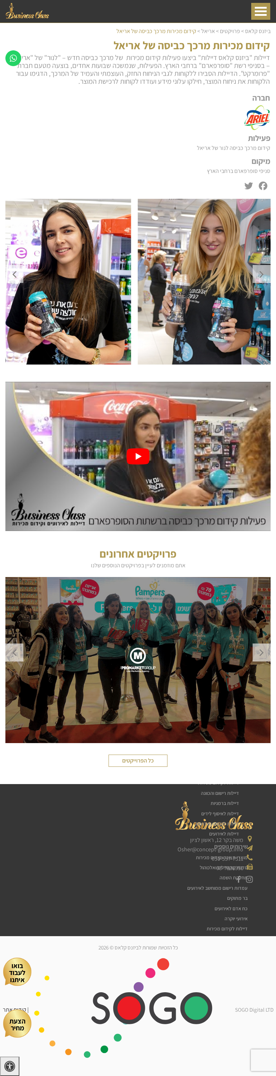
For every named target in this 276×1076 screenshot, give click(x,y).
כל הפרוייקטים (138, 760)
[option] (138, 282)
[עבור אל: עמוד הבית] (27, 16)
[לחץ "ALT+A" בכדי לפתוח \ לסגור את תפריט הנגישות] (9, 1066)
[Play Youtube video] (138, 456)
